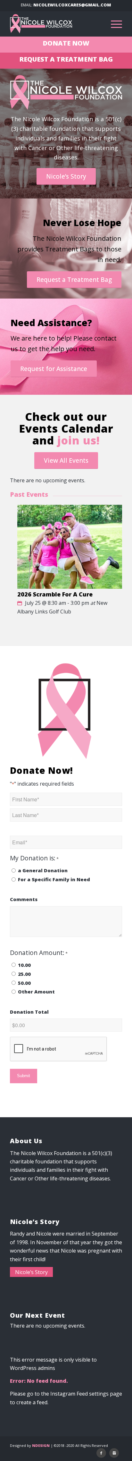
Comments (23, 899)
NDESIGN (41, 1445)
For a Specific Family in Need (54, 879)
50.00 (24, 983)
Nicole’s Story (31, 1272)
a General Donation (43, 870)
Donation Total (29, 1012)
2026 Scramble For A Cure (55, 594)
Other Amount (36, 991)
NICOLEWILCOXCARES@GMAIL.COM (72, 5)
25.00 (24, 974)
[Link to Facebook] (101, 1453)
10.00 (24, 965)
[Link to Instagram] (114, 1453)
